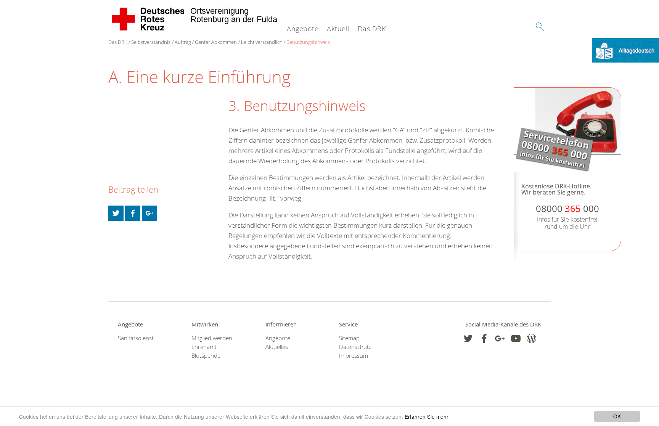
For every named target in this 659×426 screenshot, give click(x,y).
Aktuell (338, 28)
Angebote (302, 28)
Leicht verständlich (262, 42)
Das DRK (372, 28)
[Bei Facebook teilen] (132, 213)
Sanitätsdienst (136, 338)
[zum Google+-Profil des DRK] (500, 338)
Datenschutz (355, 346)
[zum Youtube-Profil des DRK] (516, 338)
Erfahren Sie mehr (426, 416)
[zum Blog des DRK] (531, 338)
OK (617, 416)
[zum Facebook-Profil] (468, 338)
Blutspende (205, 355)
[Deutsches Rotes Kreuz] (148, 19)
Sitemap (349, 338)
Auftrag (183, 42)
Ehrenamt (204, 346)
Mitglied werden (211, 338)
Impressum (353, 355)
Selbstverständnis (150, 42)
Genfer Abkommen (216, 42)
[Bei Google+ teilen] (149, 213)
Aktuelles (276, 346)
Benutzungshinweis (308, 42)
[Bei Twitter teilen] (116, 213)
